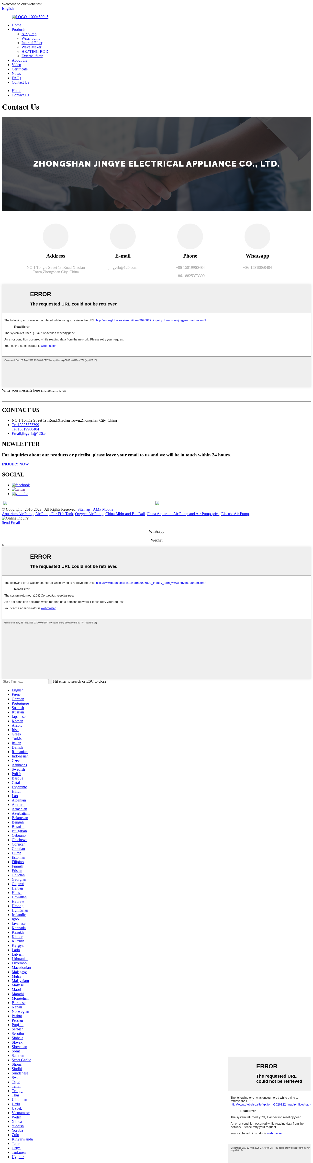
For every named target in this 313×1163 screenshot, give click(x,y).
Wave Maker (31, 47)
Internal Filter (32, 43)
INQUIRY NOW (15, 464)
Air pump (29, 34)
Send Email (11, 522)
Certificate (20, 69)
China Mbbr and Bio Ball (125, 514)
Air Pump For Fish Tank (54, 514)
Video (16, 65)
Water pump (31, 38)
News (16, 73)
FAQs (16, 78)
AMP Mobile (103, 509)
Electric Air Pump (235, 514)
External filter (32, 56)
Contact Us (20, 82)
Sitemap (84, 509)
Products (18, 29)
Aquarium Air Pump (18, 514)
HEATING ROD (35, 51)
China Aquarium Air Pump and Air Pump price (183, 514)
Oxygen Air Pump (89, 514)
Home (16, 25)
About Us (19, 60)
